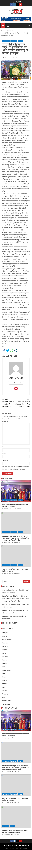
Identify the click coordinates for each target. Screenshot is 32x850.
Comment (5, 421)
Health (4, 653)
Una (3, 697)
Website (5, 460)
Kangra (4, 660)
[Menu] (7, 25)
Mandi (4, 673)
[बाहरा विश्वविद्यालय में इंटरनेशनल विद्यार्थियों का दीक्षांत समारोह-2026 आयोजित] (16, 491)
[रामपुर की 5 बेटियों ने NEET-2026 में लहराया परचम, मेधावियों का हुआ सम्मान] (16, 556)
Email (4, 453)
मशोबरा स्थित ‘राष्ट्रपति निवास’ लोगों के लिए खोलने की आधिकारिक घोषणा (23, 402)
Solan (20, 500)
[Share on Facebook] (4, 350)
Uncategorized (6, 701)
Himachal (14, 40)
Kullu (3, 667)
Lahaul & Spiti (6, 670)
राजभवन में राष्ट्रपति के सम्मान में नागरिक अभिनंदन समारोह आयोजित (9, 402)
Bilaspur (4, 633)
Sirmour (4, 684)
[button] (7, 25)
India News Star (8, 58)
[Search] (29, 25)
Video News (6, 704)
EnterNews (14, 848)
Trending (5, 694)
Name (4, 447)
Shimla (20, 40)
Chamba (4, 636)
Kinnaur (4, 663)
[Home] (3, 25)
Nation (4, 677)
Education (6, 40)
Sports (4, 690)
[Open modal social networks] (15, 350)
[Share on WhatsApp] (11, 350)
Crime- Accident (7, 639)
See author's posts (16, 383)
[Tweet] (7, 350)
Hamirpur (5, 646)
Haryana (4, 650)
